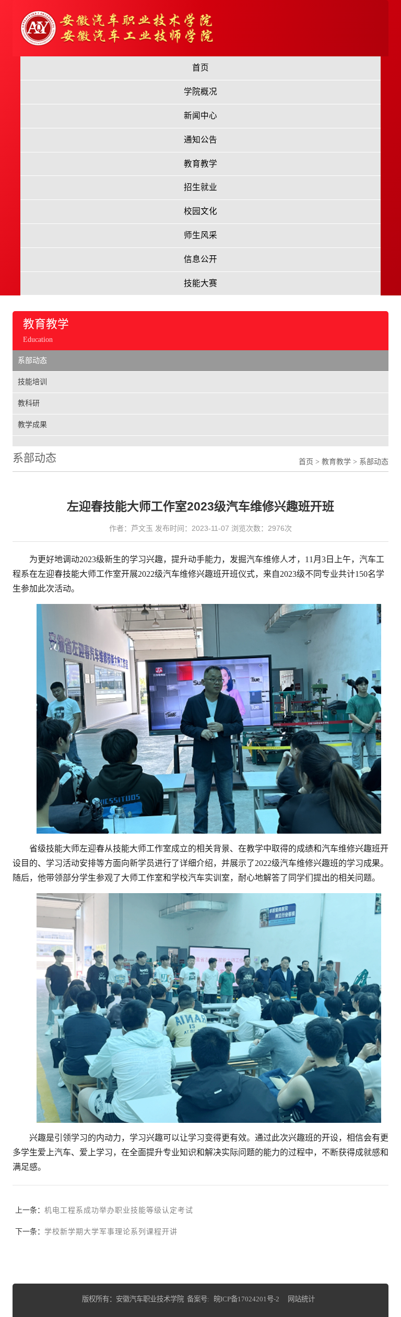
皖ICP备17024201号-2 (246, 1299)
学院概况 (200, 91)
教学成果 (32, 425)
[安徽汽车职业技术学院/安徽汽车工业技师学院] (116, 27)
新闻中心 (200, 115)
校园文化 (200, 211)
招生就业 (200, 187)
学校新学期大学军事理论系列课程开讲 (111, 1232)
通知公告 (200, 139)
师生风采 (200, 235)
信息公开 (200, 259)
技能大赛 (200, 283)
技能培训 (32, 382)
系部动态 (32, 360)
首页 (200, 67)
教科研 (29, 403)
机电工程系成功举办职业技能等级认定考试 (118, 1210)
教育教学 (200, 163)
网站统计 (301, 1299)
